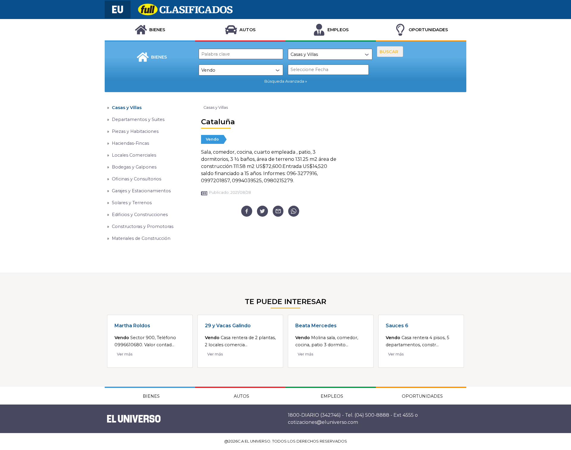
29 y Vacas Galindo (228, 325)
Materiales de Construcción (141, 238)
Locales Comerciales (134, 155)
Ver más (124, 354)
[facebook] (247, 211)
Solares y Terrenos (132, 202)
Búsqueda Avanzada (284, 81)
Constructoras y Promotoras (142, 226)
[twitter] (262, 211)
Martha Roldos (132, 325)
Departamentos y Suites (138, 119)
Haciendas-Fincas (130, 143)
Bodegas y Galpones (134, 167)
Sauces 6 (397, 325)
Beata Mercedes (316, 325)
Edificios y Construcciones (140, 214)
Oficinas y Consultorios (136, 179)
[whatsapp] (294, 211)
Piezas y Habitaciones (135, 131)
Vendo (212, 139)
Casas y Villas (127, 107)
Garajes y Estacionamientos (141, 190)
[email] (278, 211)
